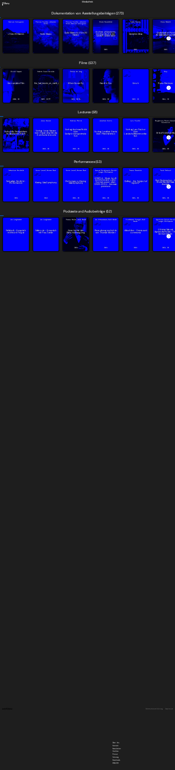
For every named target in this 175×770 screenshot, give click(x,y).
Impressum (169, 709)
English (116, 16)
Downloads (116, 13)
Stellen (116, 5)
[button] (169, 38)
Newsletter (117, 2)
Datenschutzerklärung (154, 709)
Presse (115, 7)
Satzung (116, 10)
